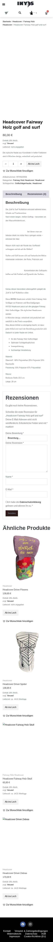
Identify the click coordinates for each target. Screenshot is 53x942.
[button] (3, 4)
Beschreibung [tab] (14, 194)
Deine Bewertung (15, 433)
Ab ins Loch (33, 164)
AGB (43, 934)
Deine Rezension (15, 443)
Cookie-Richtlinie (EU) (35, 936)
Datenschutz (31, 934)
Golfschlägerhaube (23, 183)
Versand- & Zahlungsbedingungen (31, 931)
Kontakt (7, 931)
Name (9, 477)
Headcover (17, 21)
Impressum (14, 936)
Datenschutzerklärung (30, 502)
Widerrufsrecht (14, 934)
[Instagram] (30, 924)
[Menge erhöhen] (21, 164)
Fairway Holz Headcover (23, 180)
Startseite (7, 21)
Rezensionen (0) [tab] (36, 194)
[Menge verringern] (6, 164)
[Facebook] (23, 924)
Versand (10, 143)
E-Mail (9, 489)
